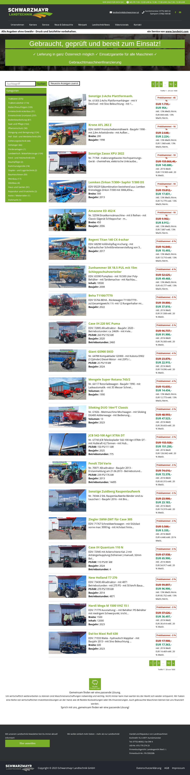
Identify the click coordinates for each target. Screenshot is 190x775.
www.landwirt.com (177, 31)
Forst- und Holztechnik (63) (21, 157)
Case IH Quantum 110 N (105, 547)
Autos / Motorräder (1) (19, 195)
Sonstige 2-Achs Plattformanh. (110, 96)
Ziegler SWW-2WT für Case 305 (110, 519)
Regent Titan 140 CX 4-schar (108, 240)
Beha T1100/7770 (100, 295)
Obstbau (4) (14, 183)
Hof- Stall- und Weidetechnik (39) (24, 136)
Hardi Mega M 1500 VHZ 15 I (108, 606)
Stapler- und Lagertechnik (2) (22, 170)
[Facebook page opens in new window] (175, 12)
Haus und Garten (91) (18, 187)
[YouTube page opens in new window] (180, 12)
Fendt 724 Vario (99, 463)
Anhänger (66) (15, 145)
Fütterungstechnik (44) (19, 140)
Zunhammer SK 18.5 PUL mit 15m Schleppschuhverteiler (112, 270)
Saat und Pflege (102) (18, 123)
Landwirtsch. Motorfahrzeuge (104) (25, 153)
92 (171, 84)
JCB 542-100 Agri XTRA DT (106, 435)
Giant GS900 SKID (100, 352)
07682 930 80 (165, 13)
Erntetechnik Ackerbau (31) (21, 111)
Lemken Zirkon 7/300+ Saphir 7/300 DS (116, 182)
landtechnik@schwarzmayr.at (126, 12)
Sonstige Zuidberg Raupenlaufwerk (114, 491)
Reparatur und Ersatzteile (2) (22, 191)
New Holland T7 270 (102, 578)
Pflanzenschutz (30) (17, 128)
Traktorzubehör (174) (18, 102)
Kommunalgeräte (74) (19, 166)
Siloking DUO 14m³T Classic (108, 407)
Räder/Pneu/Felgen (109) (20, 107)
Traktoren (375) (15, 98)
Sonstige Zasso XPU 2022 (106, 153)
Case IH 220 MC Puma (104, 324)
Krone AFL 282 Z (99, 125)
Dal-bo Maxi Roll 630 (103, 634)
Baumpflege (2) (15, 161)
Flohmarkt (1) (14, 199)
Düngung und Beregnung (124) (23, 132)
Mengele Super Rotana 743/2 (109, 379)
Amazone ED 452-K (101, 211)
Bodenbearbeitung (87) (19, 119)
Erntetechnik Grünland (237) (22, 115)
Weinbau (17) (14, 178)
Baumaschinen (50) (17, 174)
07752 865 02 (165, 11)
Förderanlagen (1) (17, 149)
